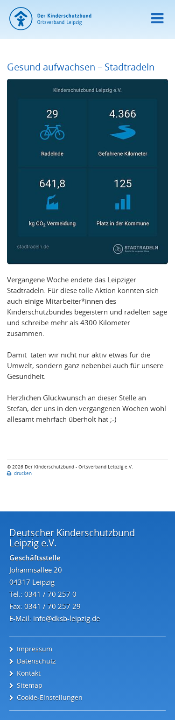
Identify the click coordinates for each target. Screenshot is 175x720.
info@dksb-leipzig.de (66, 618)
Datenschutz (36, 661)
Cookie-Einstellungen (50, 697)
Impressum (34, 648)
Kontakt (29, 673)
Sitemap (29, 685)
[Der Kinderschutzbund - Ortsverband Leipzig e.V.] (87, 18)
